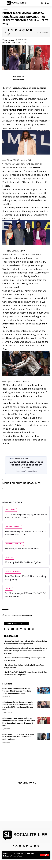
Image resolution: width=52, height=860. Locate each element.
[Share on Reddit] (20, 30)
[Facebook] (5, 629)
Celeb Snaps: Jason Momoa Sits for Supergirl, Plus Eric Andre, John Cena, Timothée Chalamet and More (16, 690)
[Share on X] (12, 30)
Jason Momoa (27, 615)
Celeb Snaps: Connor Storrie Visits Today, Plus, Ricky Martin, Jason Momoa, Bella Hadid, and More (18, 736)
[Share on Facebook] (8, 30)
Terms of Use (16, 856)
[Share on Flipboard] (16, 30)
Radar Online (9, 40)
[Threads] (24, 629)
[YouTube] (12, 629)
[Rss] (33, 629)
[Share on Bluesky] (27, 30)
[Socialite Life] (17, 3)
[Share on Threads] (23, 30)
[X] (8, 629)
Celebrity (6, 9)
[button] (44, 855)
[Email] (31, 30)
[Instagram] (16, 629)
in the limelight (18, 109)
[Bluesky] (29, 629)
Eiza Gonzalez (17, 615)
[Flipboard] (20, 629)
